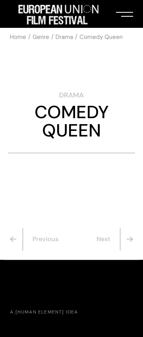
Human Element (39, 312)
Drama (71, 95)
